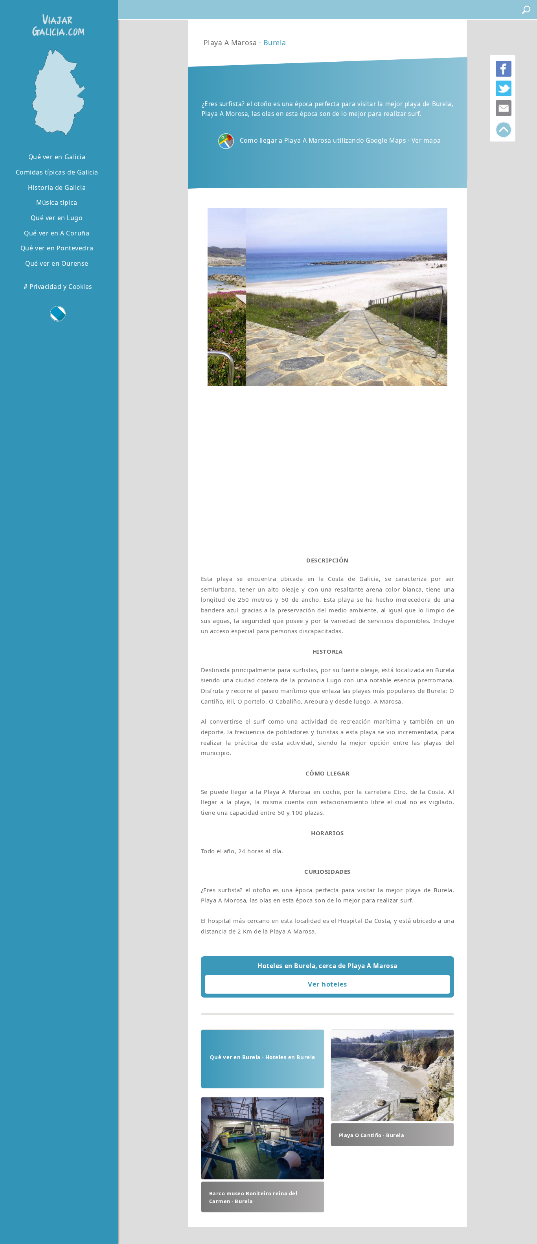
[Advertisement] (327, 463)
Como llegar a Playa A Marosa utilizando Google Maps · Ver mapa (340, 140)
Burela (274, 42)
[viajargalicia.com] (56, 19)
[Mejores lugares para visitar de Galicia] (57, 92)
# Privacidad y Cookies (58, 286)
